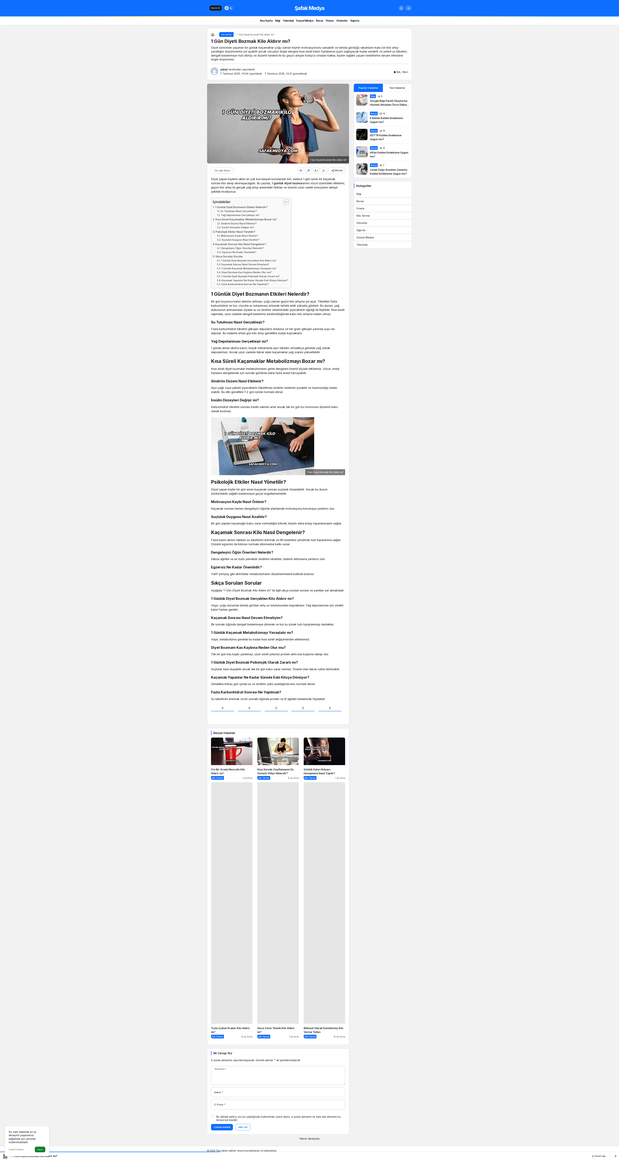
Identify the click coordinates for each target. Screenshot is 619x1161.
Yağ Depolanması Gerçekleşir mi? (240, 215)
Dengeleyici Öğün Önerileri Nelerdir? (242, 248)
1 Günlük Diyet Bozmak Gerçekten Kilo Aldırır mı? (248, 260)
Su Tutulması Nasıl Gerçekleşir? (239, 211)
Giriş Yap (243, 1127)
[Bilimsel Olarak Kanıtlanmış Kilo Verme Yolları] (324, 910)
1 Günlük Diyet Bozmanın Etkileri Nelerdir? (241, 207)
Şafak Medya (309, 8)
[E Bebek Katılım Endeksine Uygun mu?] (383, 117)
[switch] (229, 8)
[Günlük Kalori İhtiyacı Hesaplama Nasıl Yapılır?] (324, 759)
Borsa (360, 201)
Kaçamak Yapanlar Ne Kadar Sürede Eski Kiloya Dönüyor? (254, 280)
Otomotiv (361, 223)
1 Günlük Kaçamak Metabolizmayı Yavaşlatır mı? (248, 268)
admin (224, 69)
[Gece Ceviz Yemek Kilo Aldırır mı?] (278, 910)
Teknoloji (361, 244)
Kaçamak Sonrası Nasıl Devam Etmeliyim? (245, 264)
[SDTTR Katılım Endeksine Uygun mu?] (383, 135)
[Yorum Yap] (308, 170)
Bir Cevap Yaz (222, 1053)
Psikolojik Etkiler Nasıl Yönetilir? (235, 231)
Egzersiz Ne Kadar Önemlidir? (239, 252)
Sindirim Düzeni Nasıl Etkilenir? (238, 223)
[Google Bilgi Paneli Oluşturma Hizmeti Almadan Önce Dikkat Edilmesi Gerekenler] (383, 100)
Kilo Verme (363, 215)
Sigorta (360, 230)
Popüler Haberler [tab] (368, 87)
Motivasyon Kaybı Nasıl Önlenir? (239, 235)
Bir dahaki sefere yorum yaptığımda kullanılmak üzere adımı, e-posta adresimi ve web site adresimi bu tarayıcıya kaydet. (278, 1118)
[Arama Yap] (401, 8)
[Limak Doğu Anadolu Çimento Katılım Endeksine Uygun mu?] (383, 169)
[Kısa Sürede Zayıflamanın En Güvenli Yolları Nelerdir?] (278, 759)
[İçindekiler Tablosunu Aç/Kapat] (284, 202)
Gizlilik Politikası (16, 1149)
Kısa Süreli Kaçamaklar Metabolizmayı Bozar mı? (246, 219)
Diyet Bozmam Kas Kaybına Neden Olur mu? (247, 272)
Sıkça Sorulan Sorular (229, 256)
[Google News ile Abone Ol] (222, 171)
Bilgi (358, 194)
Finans (360, 208)
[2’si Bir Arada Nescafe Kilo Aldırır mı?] (231, 759)
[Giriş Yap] (408, 8)
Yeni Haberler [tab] (397, 87)
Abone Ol (215, 8)
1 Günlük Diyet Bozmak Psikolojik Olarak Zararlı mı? (250, 276)
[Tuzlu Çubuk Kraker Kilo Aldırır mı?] (231, 910)
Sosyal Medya (365, 237)
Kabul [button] (40, 1149)
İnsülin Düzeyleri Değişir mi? (238, 227)
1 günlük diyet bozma (287, 183)
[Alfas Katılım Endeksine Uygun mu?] (383, 152)
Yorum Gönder (222, 1127)
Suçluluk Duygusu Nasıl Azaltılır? (240, 239)
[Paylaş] (613, 1156)
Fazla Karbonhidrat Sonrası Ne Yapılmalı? (245, 284)
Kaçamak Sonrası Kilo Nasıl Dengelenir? (240, 244)
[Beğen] (301, 170)
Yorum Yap (599, 1156)
